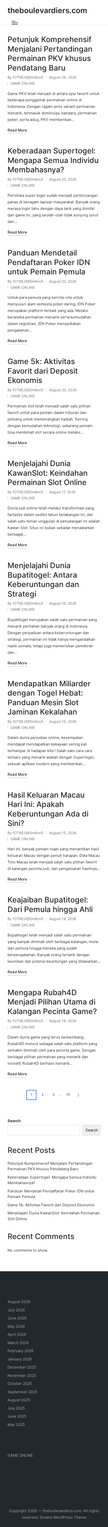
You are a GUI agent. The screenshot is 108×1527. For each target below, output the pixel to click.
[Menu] (15, 22)
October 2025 (20, 1383)
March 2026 (18, 1342)
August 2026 (19, 1301)
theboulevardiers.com (47, 10)
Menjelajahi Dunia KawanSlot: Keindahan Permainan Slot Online (48, 473)
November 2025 (22, 1375)
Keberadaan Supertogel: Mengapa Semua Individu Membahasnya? (53, 160)
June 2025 (17, 1416)
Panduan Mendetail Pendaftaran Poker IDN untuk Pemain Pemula (49, 262)
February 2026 (20, 1350)
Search (14, 1120)
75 (68, 1094)
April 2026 (17, 1334)
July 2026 (16, 1310)
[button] (79, 1095)
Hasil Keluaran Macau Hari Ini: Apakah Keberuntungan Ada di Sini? (48, 809)
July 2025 (16, 1408)
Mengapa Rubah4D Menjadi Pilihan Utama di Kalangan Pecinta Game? (52, 1002)
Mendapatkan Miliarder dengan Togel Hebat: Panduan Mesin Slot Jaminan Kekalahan (49, 698)
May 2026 (16, 1326)
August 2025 (19, 1400)
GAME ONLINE (23, 83)
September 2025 (22, 1391)
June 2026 (17, 1318)
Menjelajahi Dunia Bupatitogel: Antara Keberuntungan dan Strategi (43, 579)
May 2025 (16, 1424)
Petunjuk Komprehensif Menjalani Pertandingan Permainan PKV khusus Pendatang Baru (50, 53)
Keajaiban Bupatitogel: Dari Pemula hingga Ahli (50, 904)
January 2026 (20, 1359)
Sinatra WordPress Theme (63, 1517)
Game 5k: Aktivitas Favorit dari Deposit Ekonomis (43, 371)
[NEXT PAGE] (78, 1095)
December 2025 (22, 1367)
